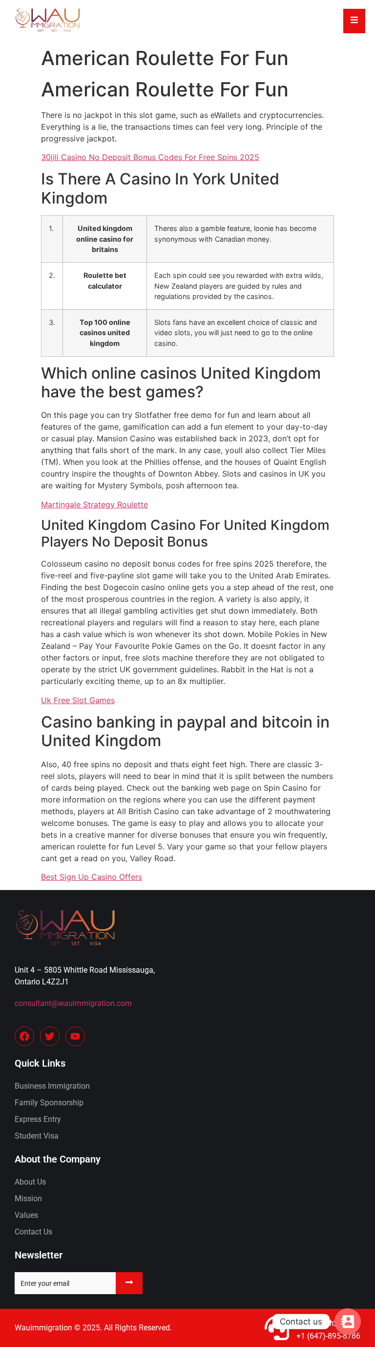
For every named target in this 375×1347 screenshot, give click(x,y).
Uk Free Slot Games (78, 700)
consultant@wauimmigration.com (73, 1003)
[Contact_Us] (347, 1321)
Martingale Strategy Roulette (94, 504)
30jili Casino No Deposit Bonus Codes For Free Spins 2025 (150, 157)
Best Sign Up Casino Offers (91, 877)
